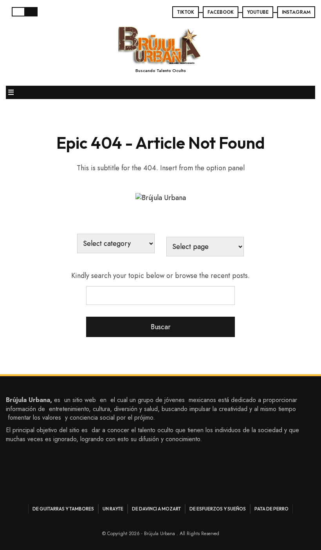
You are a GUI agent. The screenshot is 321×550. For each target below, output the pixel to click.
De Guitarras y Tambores (63, 509)
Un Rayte (113, 509)
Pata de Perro (271, 509)
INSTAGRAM (296, 12)
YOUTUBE (258, 12)
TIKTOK (185, 12)
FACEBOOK (220, 12)
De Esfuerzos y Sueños (217, 509)
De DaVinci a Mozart (156, 509)
